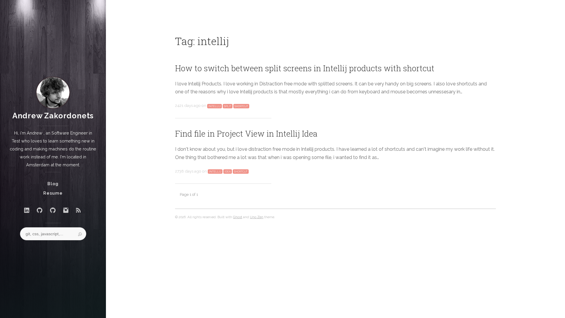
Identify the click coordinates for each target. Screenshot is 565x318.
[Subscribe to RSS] (78, 210)
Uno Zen (256, 217)
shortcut (241, 106)
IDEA (228, 171)
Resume (53, 193)
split (227, 106)
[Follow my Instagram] (66, 210)
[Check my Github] (39, 210)
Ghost (237, 217)
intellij (214, 106)
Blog (53, 183)
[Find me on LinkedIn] (26, 210)
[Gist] (52, 210)
